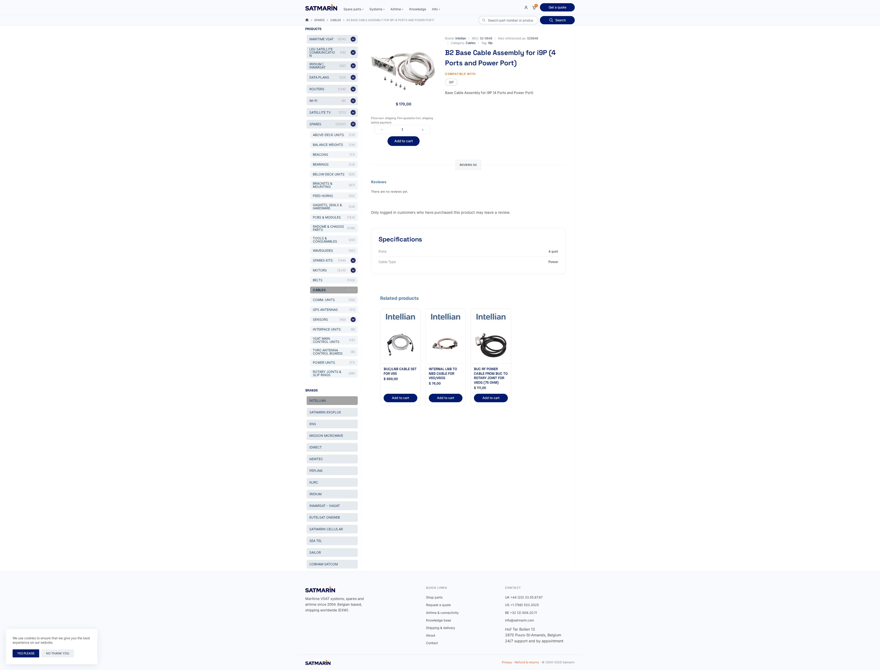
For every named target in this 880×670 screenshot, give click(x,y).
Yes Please (26, 653)
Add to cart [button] (400, 398)
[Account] (526, 7)
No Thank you (57, 653)
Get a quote (557, 7)
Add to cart (403, 141)
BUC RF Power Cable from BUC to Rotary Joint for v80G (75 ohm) (491, 376)
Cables (471, 43)
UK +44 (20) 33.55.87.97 (524, 597)
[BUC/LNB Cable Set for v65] (400, 343)
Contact (432, 643)
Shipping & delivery (440, 628)
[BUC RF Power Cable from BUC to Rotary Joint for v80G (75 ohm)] (491, 343)
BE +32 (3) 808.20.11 (521, 613)
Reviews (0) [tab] (468, 165)
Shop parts (434, 597)
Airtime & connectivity (442, 613)
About (430, 635)
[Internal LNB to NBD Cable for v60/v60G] (446, 343)
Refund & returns (527, 662)
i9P (451, 82)
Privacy (507, 662)
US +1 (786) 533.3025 (522, 605)
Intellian (460, 38)
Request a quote (438, 605)
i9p (490, 43)
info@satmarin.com (519, 620)
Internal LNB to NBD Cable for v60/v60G (443, 373)
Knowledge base (438, 620)
